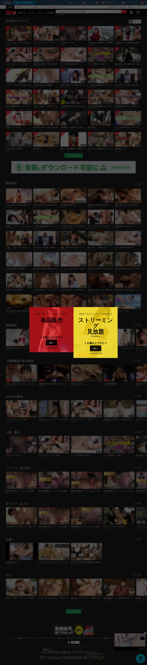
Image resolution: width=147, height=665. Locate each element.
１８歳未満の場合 (51, 347)
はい (51, 342)
